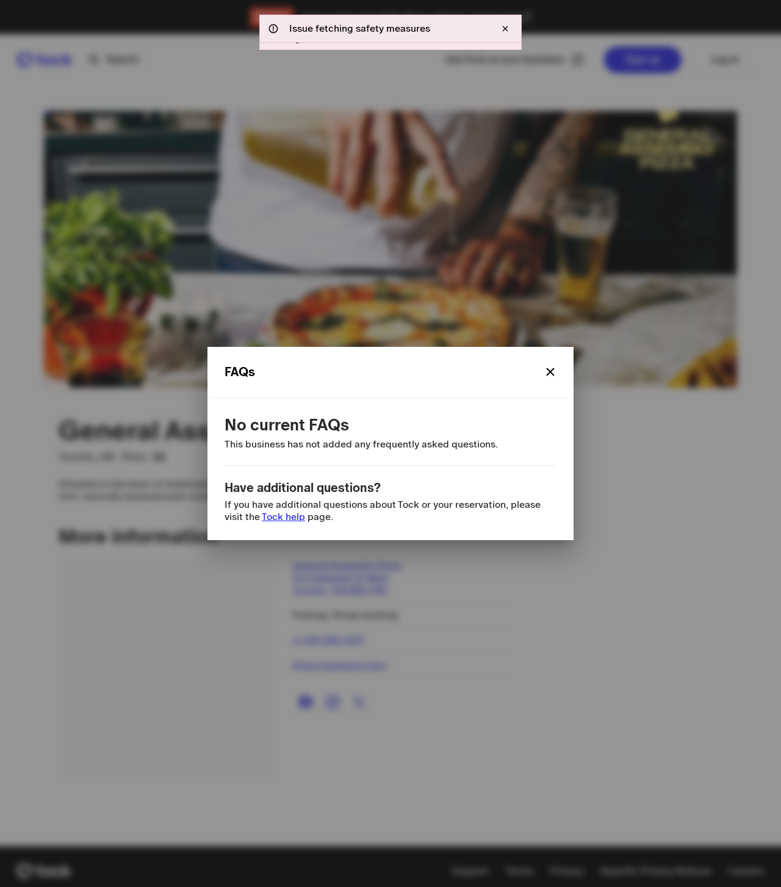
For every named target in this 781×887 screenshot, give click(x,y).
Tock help (283, 516)
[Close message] (505, 28)
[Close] (550, 371)
